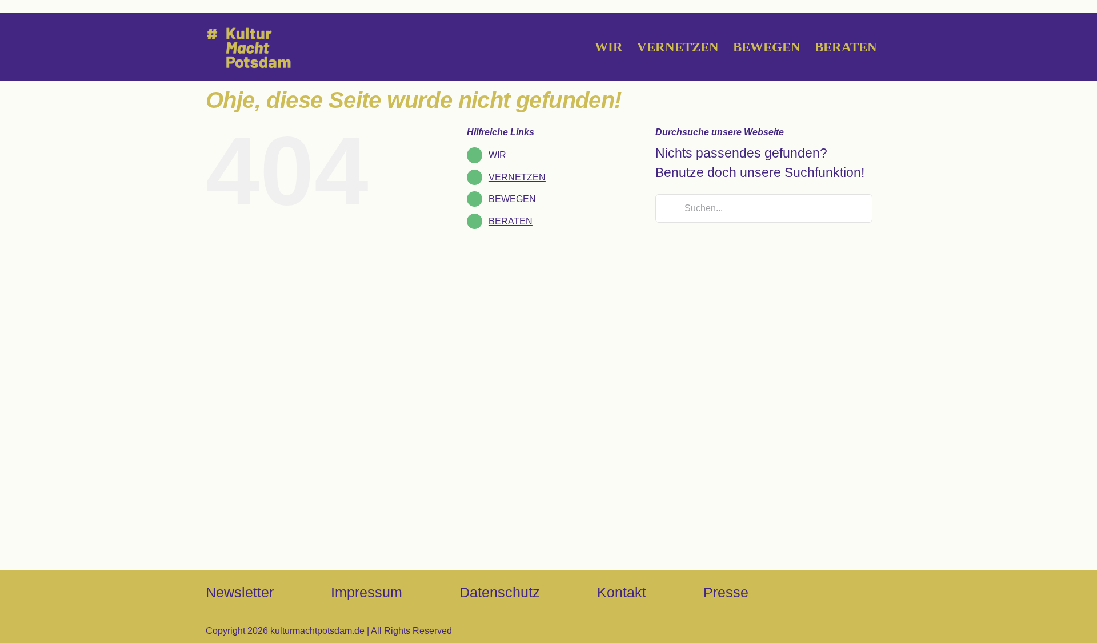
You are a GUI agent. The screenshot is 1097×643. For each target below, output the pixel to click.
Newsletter (240, 592)
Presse (725, 592)
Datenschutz (499, 592)
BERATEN (511, 221)
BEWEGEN (512, 199)
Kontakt (621, 592)
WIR (497, 155)
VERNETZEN (517, 177)
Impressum (366, 592)
